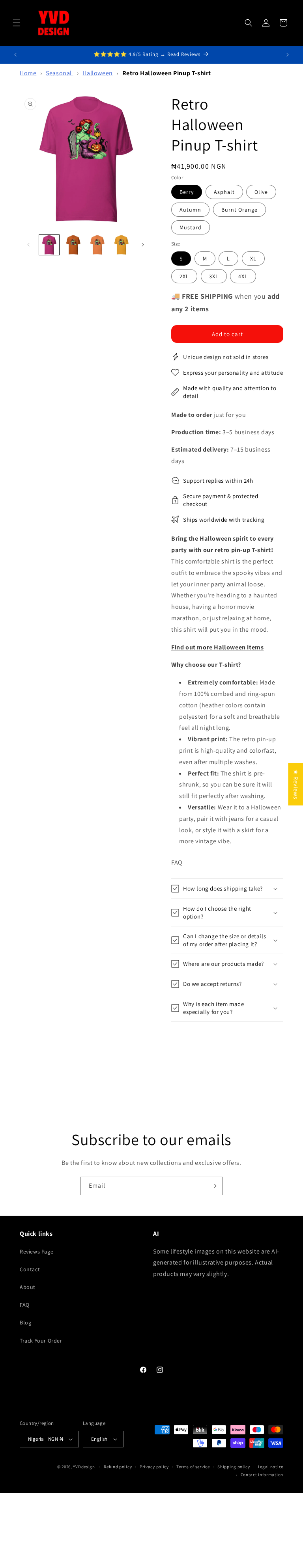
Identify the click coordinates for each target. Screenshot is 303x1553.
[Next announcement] (287, 54)
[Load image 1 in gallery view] (49, 245)
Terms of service (192, 1466)
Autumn (190, 209)
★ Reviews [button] (296, 784)
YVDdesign (84, 1466)
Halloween (97, 73)
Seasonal (59, 73)
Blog (25, 1322)
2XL (184, 276)
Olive (261, 191)
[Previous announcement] (15, 54)
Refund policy (118, 1466)
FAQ (25, 1304)
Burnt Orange (239, 209)
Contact (30, 1269)
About (28, 1287)
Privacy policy (154, 1466)
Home (28, 73)
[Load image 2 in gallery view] (73, 245)
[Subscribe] (213, 1186)
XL (253, 258)
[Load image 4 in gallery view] (121, 245)
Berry (187, 191)
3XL (214, 276)
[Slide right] (143, 244)
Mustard (191, 227)
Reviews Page (36, 1251)
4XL (243, 276)
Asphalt (224, 191)
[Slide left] (28, 244)
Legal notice (270, 1466)
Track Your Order (41, 1340)
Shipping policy (233, 1466)
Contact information (262, 1474)
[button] (16, 23)
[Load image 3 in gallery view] (97, 245)
